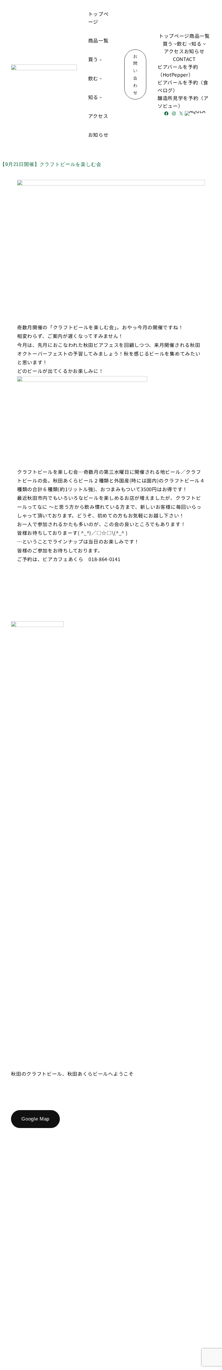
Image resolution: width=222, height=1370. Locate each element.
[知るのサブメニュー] (100, 97)
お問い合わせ (135, 74)
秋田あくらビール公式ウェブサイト (49, 1062)
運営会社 (141, 1326)
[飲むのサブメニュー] (100, 78)
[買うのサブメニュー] (100, 59)
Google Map (35, 1119)
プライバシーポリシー (185, 1326)
